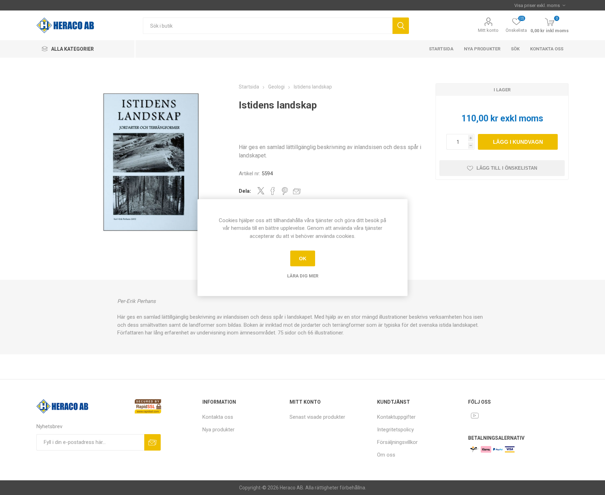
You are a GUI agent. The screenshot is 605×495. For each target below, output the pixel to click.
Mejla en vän (297, 191)
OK (302, 258)
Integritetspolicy (395, 429)
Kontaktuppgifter (396, 417)
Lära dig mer (302, 275)
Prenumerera (152, 442)
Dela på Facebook (273, 191)
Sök (400, 25)
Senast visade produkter (317, 417)
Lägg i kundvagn (518, 142)
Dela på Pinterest (284, 191)
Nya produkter (482, 48)
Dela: (245, 191)
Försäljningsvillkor (397, 442)
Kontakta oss (546, 48)
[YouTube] (474, 415)
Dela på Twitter (260, 190)
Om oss (386, 455)
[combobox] (267, 25)
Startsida (441, 48)
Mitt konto (488, 30)
